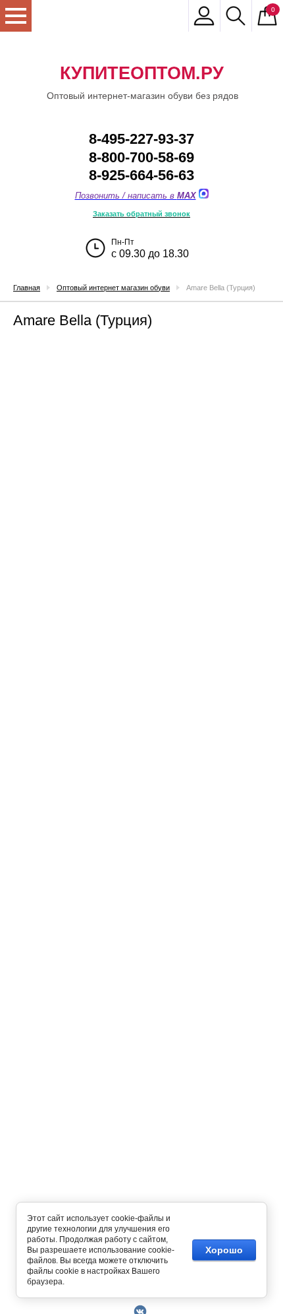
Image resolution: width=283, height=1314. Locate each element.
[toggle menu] (16, 16)
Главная (26, 288)
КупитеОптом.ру (142, 73)
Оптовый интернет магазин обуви (113, 288)
